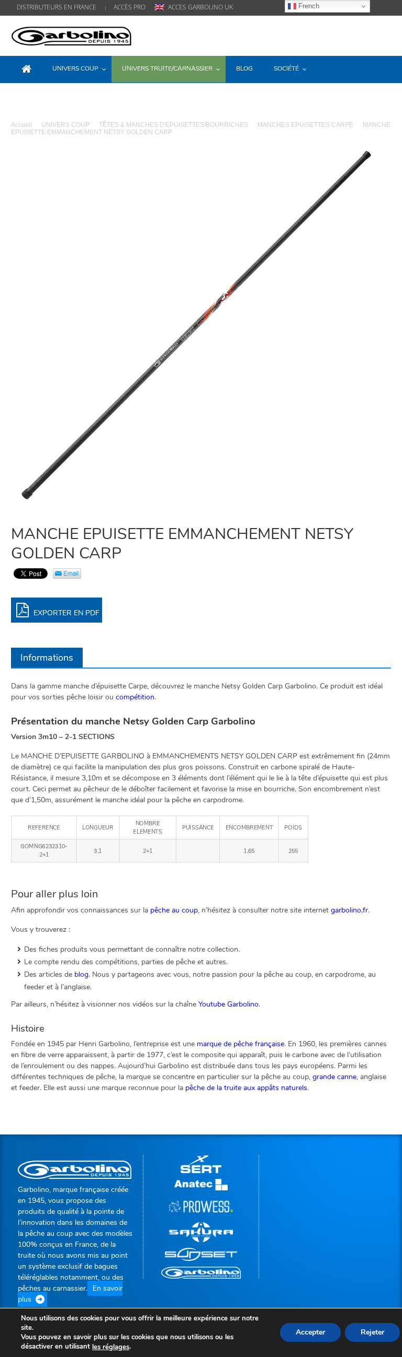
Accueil (21, 124)
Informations (46, 657)
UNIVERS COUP (65, 124)
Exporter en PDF (65, 613)
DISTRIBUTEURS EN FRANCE (56, 7)
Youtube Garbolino (228, 1004)
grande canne (334, 1077)
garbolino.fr (349, 910)
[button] (380, 68)
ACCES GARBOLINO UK (200, 7)
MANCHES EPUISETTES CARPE (305, 124)
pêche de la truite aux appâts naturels (246, 1088)
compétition (135, 697)
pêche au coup (174, 910)
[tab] (47, 658)
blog (81, 974)
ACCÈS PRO (130, 7)
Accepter (310, 1333)
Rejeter (372, 1333)
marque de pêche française (240, 1044)
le (110, 1347)
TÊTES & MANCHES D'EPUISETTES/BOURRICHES (173, 124)
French (307, 6)
